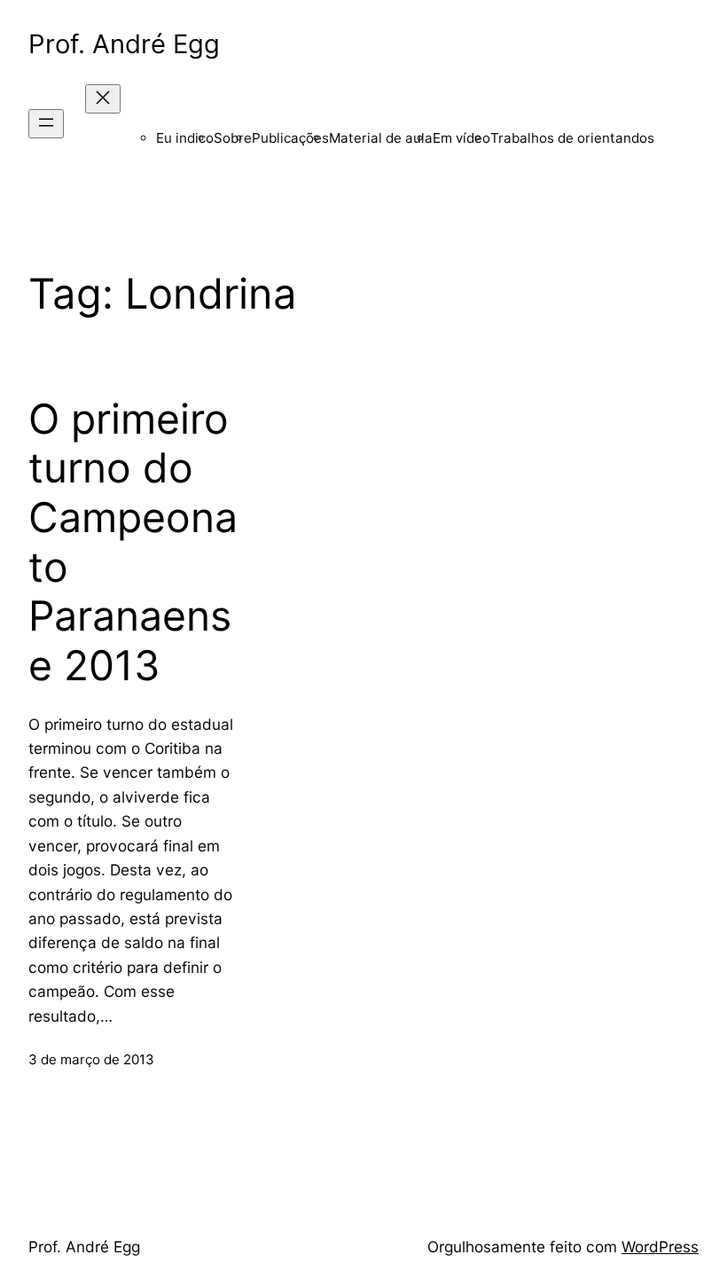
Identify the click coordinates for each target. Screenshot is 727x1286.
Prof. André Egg (124, 43)
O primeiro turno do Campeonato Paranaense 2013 (133, 542)
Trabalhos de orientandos (572, 137)
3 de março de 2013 (91, 1059)
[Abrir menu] (46, 123)
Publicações (290, 137)
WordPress (660, 1246)
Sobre (233, 137)
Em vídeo (461, 137)
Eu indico (185, 137)
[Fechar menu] (103, 99)
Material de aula (381, 137)
